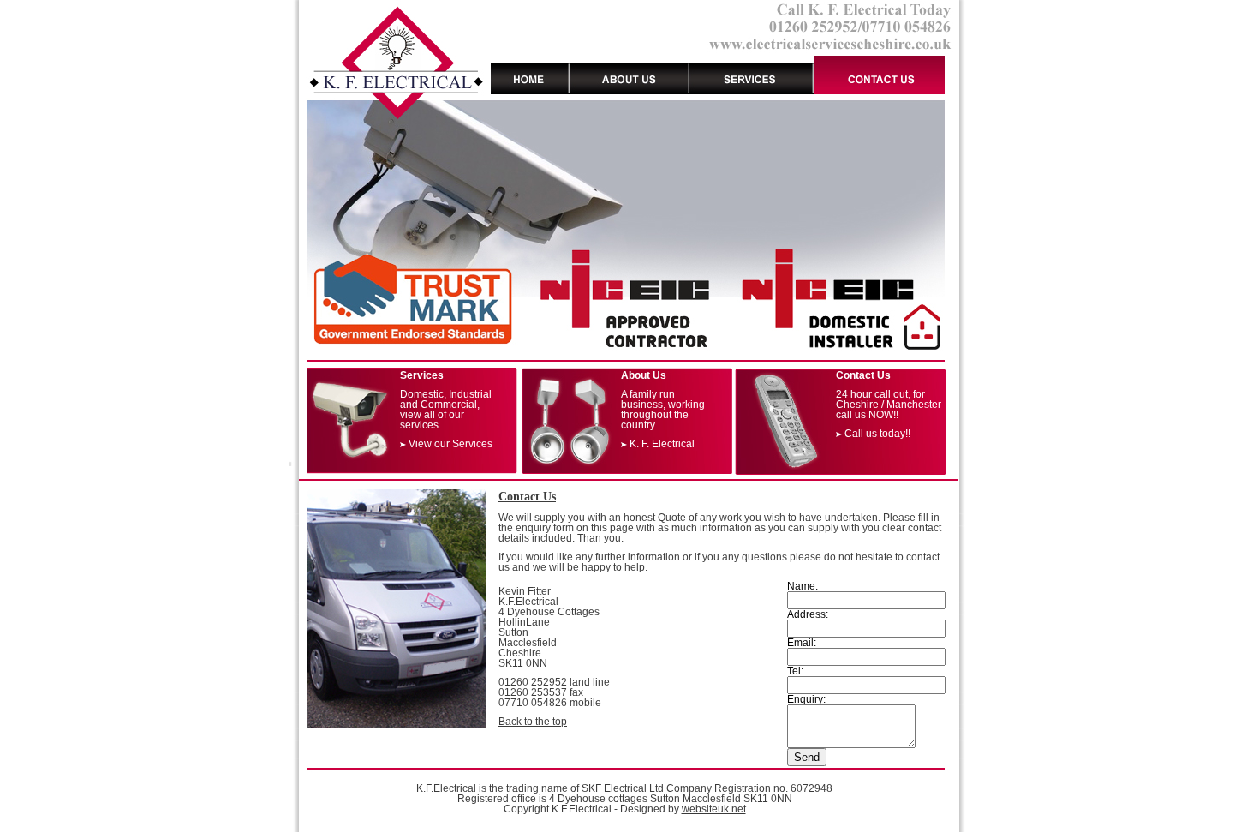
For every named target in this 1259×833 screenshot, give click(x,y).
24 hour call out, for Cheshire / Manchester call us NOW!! (888, 404)
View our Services (450, 444)
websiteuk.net (714, 809)
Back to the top (532, 721)
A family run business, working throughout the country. (663, 409)
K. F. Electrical (662, 444)
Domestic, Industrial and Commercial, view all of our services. (446, 409)
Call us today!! (877, 433)
